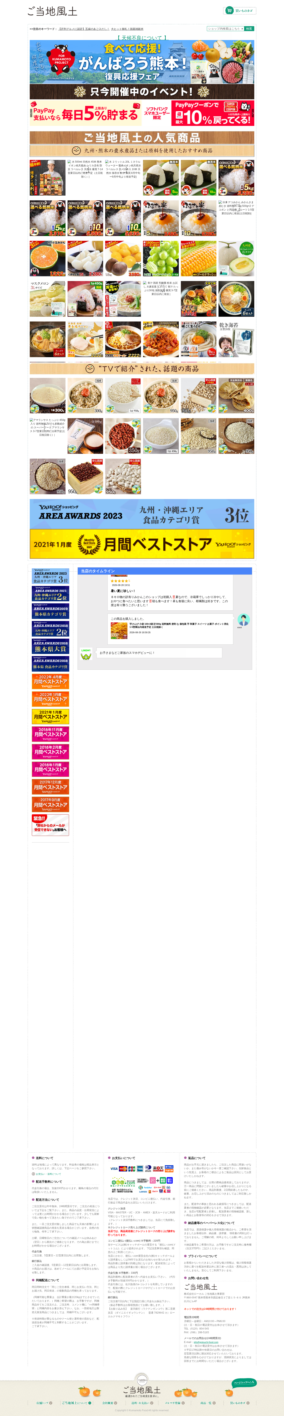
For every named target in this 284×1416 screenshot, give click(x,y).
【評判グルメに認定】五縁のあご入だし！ (84, 28)
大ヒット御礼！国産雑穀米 (127, 28)
